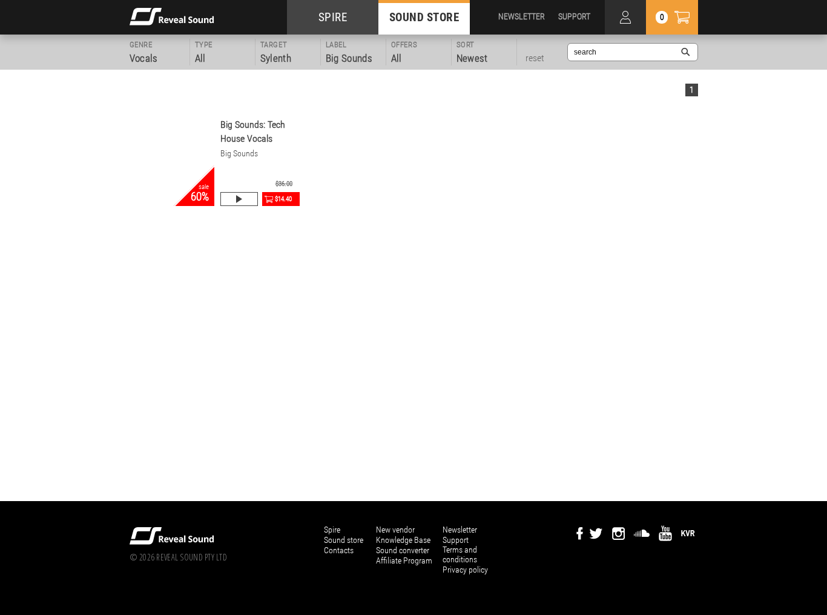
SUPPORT (574, 16)
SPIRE (333, 17)
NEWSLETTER (521, 16)
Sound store (343, 540)
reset (535, 58)
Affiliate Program (404, 560)
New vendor (395, 529)
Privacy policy (465, 569)
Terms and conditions (460, 554)
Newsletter (460, 529)
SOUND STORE (424, 17)
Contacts (339, 550)
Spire (332, 529)
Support (456, 540)
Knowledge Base (403, 540)
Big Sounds (239, 153)
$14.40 (283, 199)
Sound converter (402, 550)
